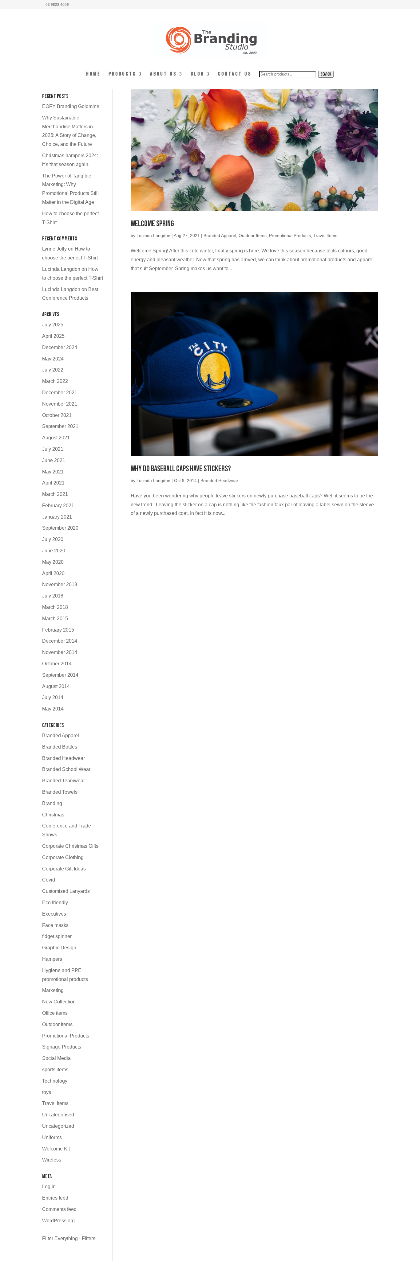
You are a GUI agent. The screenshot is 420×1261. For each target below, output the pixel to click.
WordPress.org (58, 1220)
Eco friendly (55, 902)
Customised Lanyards (66, 891)
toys (46, 1092)
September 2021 (60, 426)
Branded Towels (59, 792)
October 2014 (57, 663)
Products (122, 74)
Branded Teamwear (63, 780)
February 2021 (58, 505)
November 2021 (59, 404)
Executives (54, 914)
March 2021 (55, 494)
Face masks (55, 925)
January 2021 (57, 517)
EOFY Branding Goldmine (70, 106)
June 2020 (53, 550)
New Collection (59, 1001)
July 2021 (52, 449)
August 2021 (56, 437)
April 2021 (53, 482)
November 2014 (59, 652)
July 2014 (52, 697)
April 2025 (53, 336)
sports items (55, 1069)
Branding (52, 803)
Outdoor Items (253, 235)
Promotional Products (290, 235)
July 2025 (52, 324)
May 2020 (53, 562)
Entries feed (55, 1198)
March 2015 (55, 618)
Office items (55, 1013)
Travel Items (325, 235)
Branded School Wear (66, 769)
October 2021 (57, 415)
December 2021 (59, 392)
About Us (163, 74)
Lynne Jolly (54, 248)
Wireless (51, 1159)
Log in (49, 1186)
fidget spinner (57, 936)
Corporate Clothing (63, 857)
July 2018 (52, 595)
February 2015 (58, 629)
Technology (54, 1081)
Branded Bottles (59, 746)
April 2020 (53, 573)
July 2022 (52, 369)
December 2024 (59, 347)
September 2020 (60, 528)
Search (326, 74)
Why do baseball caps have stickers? (181, 469)
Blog (197, 74)
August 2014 (56, 686)
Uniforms (52, 1137)
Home (93, 74)
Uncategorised (58, 1114)
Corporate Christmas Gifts (70, 846)
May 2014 (53, 708)
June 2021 (53, 460)
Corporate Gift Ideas (64, 868)
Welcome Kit (56, 1148)
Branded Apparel (220, 235)
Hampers (52, 959)
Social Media (56, 1058)
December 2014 (59, 641)
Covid (48, 879)
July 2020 (52, 539)
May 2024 (53, 358)
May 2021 (53, 471)
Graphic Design (59, 947)
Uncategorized (58, 1126)
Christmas (53, 814)
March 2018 (55, 607)
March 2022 (55, 381)
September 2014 (60, 675)
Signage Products (61, 1046)
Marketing (53, 990)
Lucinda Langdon (153, 235)
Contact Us (235, 74)
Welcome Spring (152, 224)
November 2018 (59, 584)
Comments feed (59, 1209)
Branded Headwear (219, 480)
